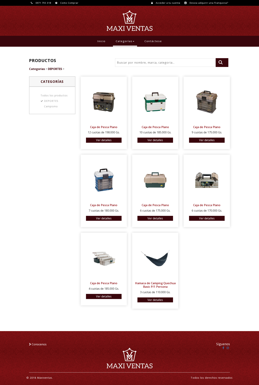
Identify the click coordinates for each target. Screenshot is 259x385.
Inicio (102, 41)
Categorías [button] (124, 41)
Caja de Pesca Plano (103, 127)
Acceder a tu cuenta (167, 2)
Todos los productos (54, 95)
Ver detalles (104, 140)
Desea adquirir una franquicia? (208, 2)
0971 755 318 (43, 2)
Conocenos (39, 344)
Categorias (37, 69)
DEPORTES (55, 69)
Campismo (51, 106)
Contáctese (153, 41)
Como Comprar (69, 2)
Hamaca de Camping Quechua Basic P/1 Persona (155, 285)
